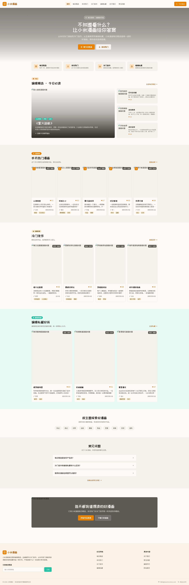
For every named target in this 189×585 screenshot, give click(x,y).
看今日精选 (87, 47)
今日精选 (181, 4)
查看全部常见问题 (93, 480)
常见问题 (122, 4)
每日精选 (76, 4)
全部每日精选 (150, 84)
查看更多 (152, 240)
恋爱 (106, 428)
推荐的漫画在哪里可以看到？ (66, 473)
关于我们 (112, 4)
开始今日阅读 (86, 518)
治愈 (82, 428)
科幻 (58, 428)
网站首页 (147, 568)
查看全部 (152, 162)
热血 (98, 428)
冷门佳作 (94, 4)
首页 (68, 4)
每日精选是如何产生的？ (64, 457)
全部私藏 (152, 326)
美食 (114, 428)
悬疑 (90, 428)
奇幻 (66, 428)
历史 (122, 428)
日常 (74, 428)
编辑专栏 (147, 564)
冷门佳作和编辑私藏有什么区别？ (68, 465)
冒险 (130, 428)
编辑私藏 (103, 4)
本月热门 (85, 4)
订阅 (47, 569)
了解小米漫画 (103, 518)
